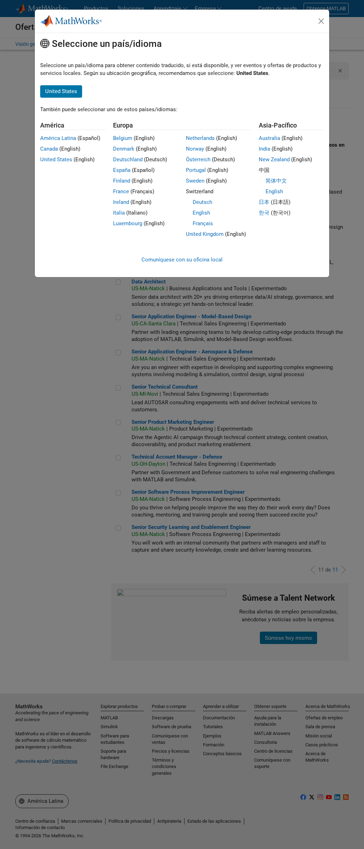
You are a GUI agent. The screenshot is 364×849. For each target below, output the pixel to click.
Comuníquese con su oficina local (182, 259)
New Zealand (274, 159)
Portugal (196, 170)
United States (56, 159)
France (121, 191)
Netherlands (200, 138)
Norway (195, 149)
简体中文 (276, 181)
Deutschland (128, 159)
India (264, 149)
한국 (264, 213)
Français (203, 223)
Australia (269, 138)
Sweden (195, 181)
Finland (121, 181)
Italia (119, 213)
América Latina (58, 138)
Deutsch (202, 202)
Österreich (198, 159)
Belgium (122, 138)
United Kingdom (205, 234)
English (201, 213)
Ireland (121, 202)
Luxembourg (127, 223)
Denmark (123, 149)
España (121, 170)
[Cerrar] (321, 21)
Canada (49, 149)
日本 (264, 202)
